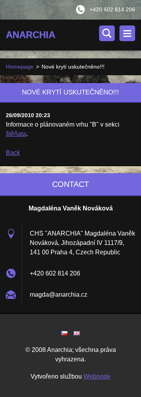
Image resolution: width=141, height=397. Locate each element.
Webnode (96, 376)
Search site (107, 33)
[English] (77, 333)
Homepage (19, 66)
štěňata (16, 134)
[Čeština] (64, 333)
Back (13, 152)
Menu (127, 33)
